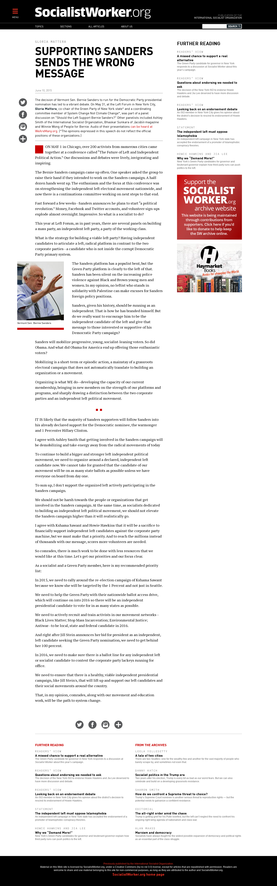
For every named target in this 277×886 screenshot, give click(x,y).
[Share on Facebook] (23, 117)
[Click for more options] (23, 141)
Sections (66, 26)
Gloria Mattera (50, 42)
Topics (39, 26)
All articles (96, 26)
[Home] (110, 12)
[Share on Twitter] (23, 105)
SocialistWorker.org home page (138, 874)
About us (126, 26)
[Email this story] (23, 129)
